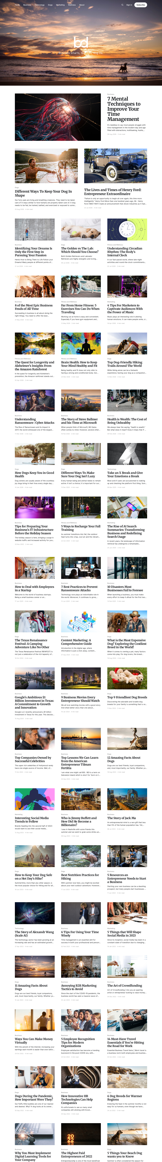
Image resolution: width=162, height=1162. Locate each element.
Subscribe (141, 5)
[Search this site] (122, 5)
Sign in (129, 5)
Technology (40, 5)
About (81, 5)
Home (17, 5)
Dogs (50, 5)
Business (27, 5)
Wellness (72, 5)
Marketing (60, 5)
